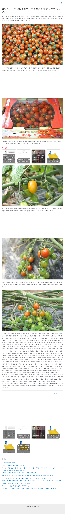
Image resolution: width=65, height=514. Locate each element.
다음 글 (55, 393)
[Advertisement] (32, 85)
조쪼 (4, 2)
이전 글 (6, 393)
